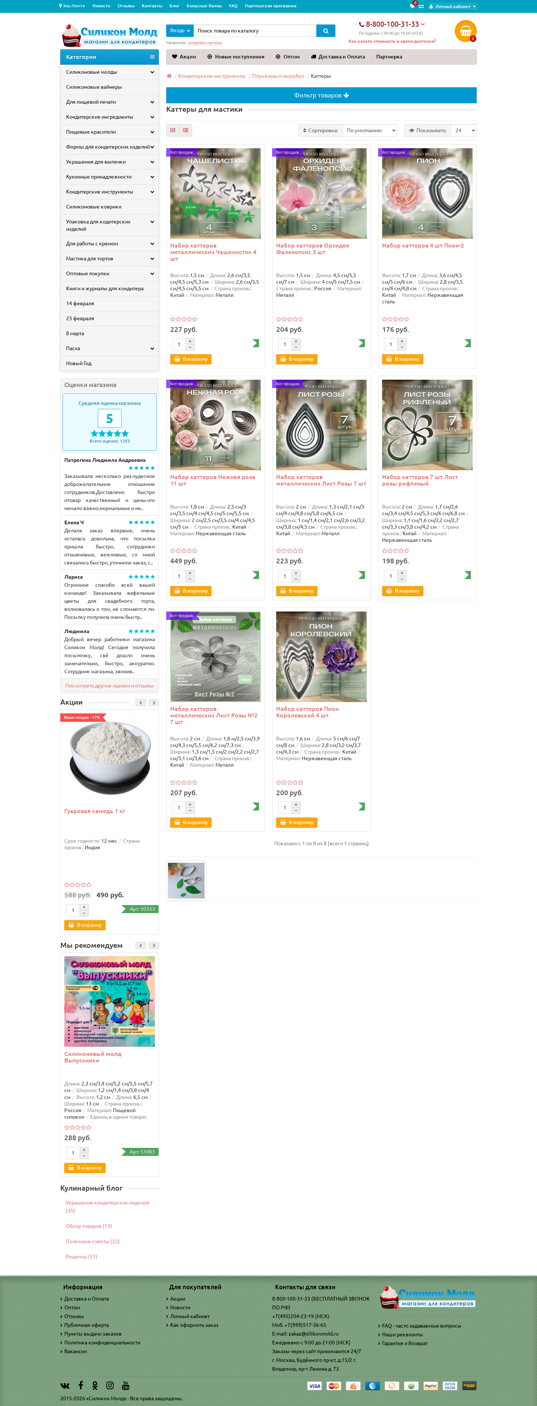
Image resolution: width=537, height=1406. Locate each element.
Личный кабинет (190, 1316)
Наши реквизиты (402, 1334)
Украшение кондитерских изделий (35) (107, 1207)
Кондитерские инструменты (99, 192)
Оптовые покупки (87, 273)
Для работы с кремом (92, 243)
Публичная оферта (86, 1325)
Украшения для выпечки (96, 162)
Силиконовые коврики (93, 207)
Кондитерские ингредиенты (99, 117)
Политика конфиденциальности (102, 1342)
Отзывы (126, 5)
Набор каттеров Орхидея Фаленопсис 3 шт (312, 248)
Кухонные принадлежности (99, 177)
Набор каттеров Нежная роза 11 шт (212, 480)
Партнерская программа (270, 5)
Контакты (152, 5)
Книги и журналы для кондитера (105, 288)
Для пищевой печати (91, 102)
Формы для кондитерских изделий (108, 147)
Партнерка (389, 57)
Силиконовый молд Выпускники (92, 1057)
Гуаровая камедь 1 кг (94, 811)
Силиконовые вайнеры (94, 87)
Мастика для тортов (89, 258)
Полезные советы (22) (93, 1241)
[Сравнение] (421, 6)
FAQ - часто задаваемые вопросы (421, 1326)
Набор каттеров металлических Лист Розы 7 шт (321, 480)
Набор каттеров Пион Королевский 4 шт (307, 712)
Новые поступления (239, 57)
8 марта (75, 333)
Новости (101, 5)
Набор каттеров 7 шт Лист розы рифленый (420, 480)
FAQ (233, 5)
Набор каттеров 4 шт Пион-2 (423, 245)
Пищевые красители (91, 132)
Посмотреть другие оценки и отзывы (109, 686)
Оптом (291, 57)
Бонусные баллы (204, 5)
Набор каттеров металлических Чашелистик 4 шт (213, 252)
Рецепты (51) (82, 1257)
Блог (174, 5)
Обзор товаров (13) (89, 1226)
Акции (188, 57)
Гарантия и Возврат (405, 1343)
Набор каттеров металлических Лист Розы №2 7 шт (214, 715)
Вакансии (75, 1351)
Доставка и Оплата (342, 57)
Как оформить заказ (194, 1325)
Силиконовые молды (91, 72)
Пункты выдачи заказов (93, 1334)
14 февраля (80, 303)
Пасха (73, 348)
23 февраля (80, 318)
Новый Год (78, 363)
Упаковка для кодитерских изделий (98, 225)
